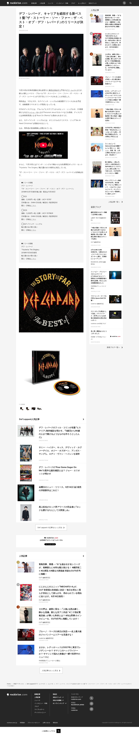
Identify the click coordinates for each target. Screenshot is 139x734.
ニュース (50, 3)
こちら (33, 205)
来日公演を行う (55, 90)
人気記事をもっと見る (50, 670)
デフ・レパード (72, 90)
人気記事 (42, 3)
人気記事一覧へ (114, 202)
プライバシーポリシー (34, 722)
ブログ (73, 3)
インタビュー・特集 (62, 3)
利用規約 (22, 722)
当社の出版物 (57, 700)
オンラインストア (58, 703)
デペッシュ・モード (33, 112)
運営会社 (55, 722)
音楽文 (55, 694)
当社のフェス (93, 3)
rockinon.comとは (12, 722)
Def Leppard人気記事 (29, 419)
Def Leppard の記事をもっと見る (50, 527)
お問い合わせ (46, 722)
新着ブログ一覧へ (113, 347)
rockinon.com (17, 3)
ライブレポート (39, 709)
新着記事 (34, 3)
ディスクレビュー (40, 712)
